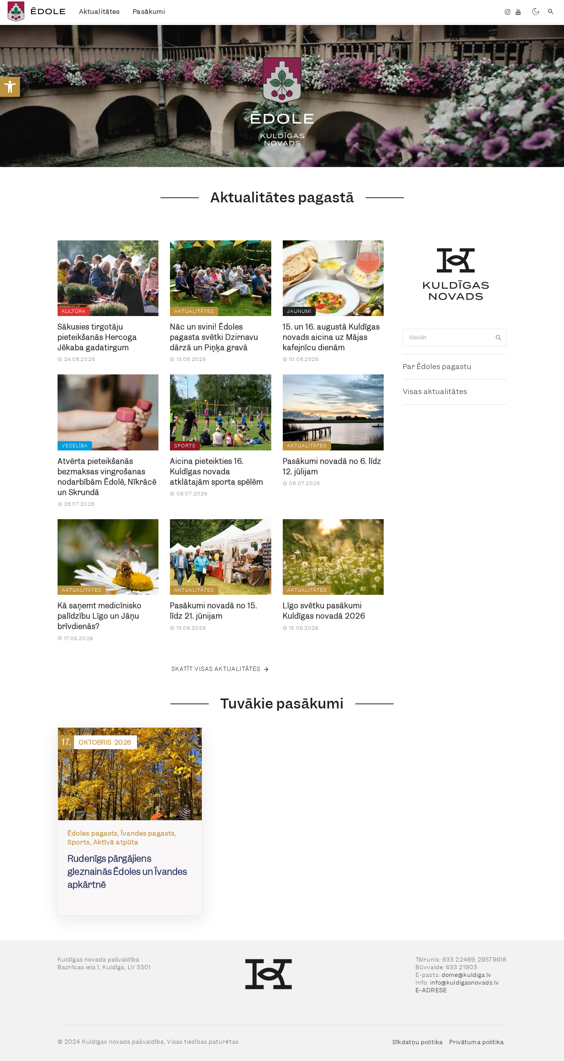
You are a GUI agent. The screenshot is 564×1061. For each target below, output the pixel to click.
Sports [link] (185, 445)
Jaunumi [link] (299, 311)
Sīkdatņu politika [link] (417, 1042)
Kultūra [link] (74, 311)
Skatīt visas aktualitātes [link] (216, 669)
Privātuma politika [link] (476, 1042)
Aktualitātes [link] (99, 11)
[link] (10, 87)
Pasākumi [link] (149, 11)
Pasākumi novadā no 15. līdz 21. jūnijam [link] (213, 611)
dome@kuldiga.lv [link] (467, 975)
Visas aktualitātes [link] (435, 391)
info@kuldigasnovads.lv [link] (464, 983)
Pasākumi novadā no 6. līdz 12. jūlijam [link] (332, 467)
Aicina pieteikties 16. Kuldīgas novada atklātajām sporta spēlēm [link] (216, 472)
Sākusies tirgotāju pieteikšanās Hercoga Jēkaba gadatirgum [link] (97, 337)
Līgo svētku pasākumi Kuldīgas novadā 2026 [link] (324, 611)
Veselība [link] (75, 445)
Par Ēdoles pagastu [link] (437, 366)
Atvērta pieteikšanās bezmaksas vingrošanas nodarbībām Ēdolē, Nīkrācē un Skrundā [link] (107, 477)
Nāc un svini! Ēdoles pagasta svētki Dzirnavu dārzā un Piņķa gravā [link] (214, 337)
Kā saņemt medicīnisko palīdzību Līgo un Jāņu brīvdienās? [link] (100, 616)
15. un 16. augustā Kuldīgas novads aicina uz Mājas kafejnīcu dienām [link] (331, 337)
